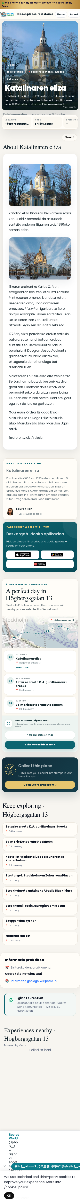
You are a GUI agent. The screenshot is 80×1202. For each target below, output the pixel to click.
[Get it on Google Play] (57, 555)
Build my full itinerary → (40, 744)
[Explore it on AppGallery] (40, 564)
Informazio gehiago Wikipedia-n (34, 981)
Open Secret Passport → (40, 784)
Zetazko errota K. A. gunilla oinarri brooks (41, 684)
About (74, 14)
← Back (10, 65)
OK (9, 1195)
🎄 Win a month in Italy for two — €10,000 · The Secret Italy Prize (37, 4)
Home (61, 14)
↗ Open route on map (40, 735)
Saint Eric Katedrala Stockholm (39, 705)
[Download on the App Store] (22, 555)
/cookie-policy (16, 1187)
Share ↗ (69, 137)
